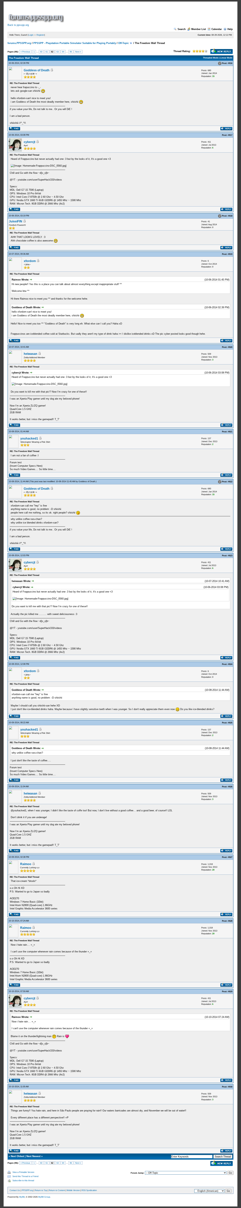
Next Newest (33, 1156)
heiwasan (30, 353)
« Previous (25, 52)
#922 (230, 481)
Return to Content (57, 1190)
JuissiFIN (15, 221)
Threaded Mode (210, 58)
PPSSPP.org (27, 1190)
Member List (198, 29)
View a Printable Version (23, 1172)
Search (182, 29)
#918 (230, 216)
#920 (230, 347)
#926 (230, 786)
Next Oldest (17, 1156)
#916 (230, 63)
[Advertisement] (133, 13)
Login (30, 35)
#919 (230, 254)
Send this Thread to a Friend (25, 1176)
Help (230, 29)
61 (47, 52)
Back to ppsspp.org (18, 25)
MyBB (22, 1197)
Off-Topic (123, 43)
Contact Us (15, 1190)
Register (40, 35)
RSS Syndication (89, 1190)
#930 (230, 1087)
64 (63, 52)
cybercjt (29, 142)
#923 (230, 555)
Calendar (216, 29)
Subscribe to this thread (23, 1180)
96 (71, 52)
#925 (230, 723)
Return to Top (41, 1190)
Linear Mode (226, 58)
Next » (78, 52)
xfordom (30, 261)
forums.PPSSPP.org (19, 43)
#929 (230, 991)
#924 (230, 664)
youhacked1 (29, 438)
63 (57, 52)
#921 (230, 431)
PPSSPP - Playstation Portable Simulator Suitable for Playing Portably (74, 43)
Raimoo (25, 864)
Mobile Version (73, 1190)
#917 (230, 135)
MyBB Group (44, 1197)
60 (41, 52)
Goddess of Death (37, 70)
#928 (230, 921)
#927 (230, 857)
